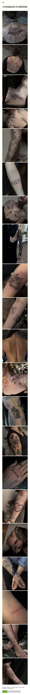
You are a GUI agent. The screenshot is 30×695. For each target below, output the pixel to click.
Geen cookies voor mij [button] (14, 691)
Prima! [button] (4, 691)
